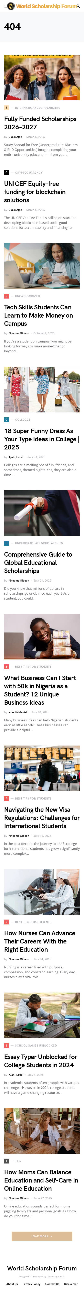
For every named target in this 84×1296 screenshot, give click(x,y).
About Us (12, 1284)
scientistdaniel (18, 712)
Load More (40, 1236)
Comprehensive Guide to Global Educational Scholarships (38, 563)
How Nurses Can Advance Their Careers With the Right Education (39, 941)
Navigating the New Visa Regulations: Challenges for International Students (42, 818)
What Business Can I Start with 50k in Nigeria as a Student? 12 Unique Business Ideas (40, 690)
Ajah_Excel (16, 457)
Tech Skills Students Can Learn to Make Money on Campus (38, 315)
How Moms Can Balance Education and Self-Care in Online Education (41, 1180)
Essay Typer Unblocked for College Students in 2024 (40, 1061)
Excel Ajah (15, 137)
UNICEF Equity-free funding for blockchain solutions (34, 192)
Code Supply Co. (56, 1276)
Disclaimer (71, 1284)
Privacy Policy (31, 1284)
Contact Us (52, 1284)
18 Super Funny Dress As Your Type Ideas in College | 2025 (42, 439)
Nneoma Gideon (19, 333)
